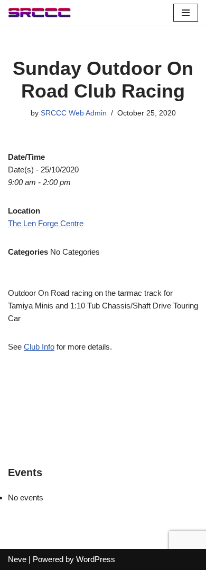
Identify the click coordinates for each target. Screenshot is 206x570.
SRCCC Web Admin (74, 113)
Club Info (39, 346)
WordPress (95, 559)
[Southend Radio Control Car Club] (39, 12)
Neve (17, 559)
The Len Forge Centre (45, 223)
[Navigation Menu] (185, 13)
